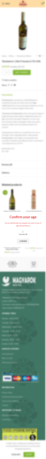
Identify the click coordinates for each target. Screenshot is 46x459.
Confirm (23, 241)
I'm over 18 (23, 234)
